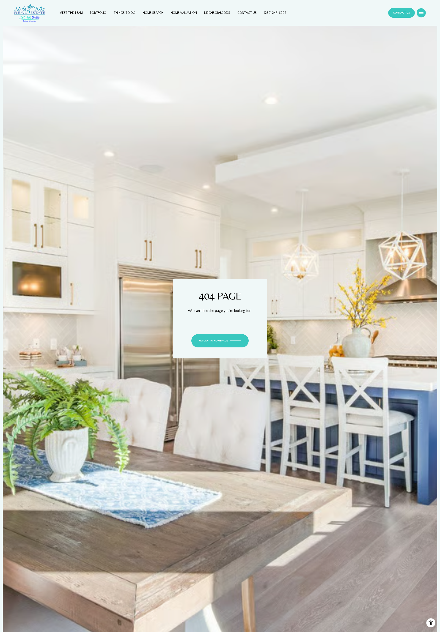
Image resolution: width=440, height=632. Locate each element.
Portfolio (98, 13)
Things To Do (124, 13)
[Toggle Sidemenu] (421, 12)
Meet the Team (71, 13)
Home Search (153, 13)
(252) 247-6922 (275, 13)
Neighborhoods (217, 13)
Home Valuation (184, 13)
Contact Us (247, 13)
